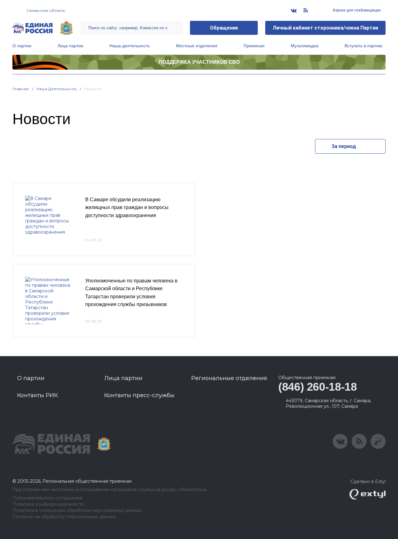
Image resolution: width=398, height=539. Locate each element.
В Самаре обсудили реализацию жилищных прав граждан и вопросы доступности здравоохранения (127, 207)
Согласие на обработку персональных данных (64, 516)
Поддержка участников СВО (199, 62)
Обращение (224, 28)
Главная (20, 88)
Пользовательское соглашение (47, 498)
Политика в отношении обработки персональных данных (76, 510)
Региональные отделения (229, 378)
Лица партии (70, 45)
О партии (21, 45)
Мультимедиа (304, 45)
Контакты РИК (37, 395)
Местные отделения (196, 45)
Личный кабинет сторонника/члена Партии (325, 28)
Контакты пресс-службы (139, 395)
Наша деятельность (129, 45)
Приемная (254, 45)
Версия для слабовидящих (356, 10)
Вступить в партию (363, 45)
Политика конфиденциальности (48, 504)
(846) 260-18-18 (317, 386)
